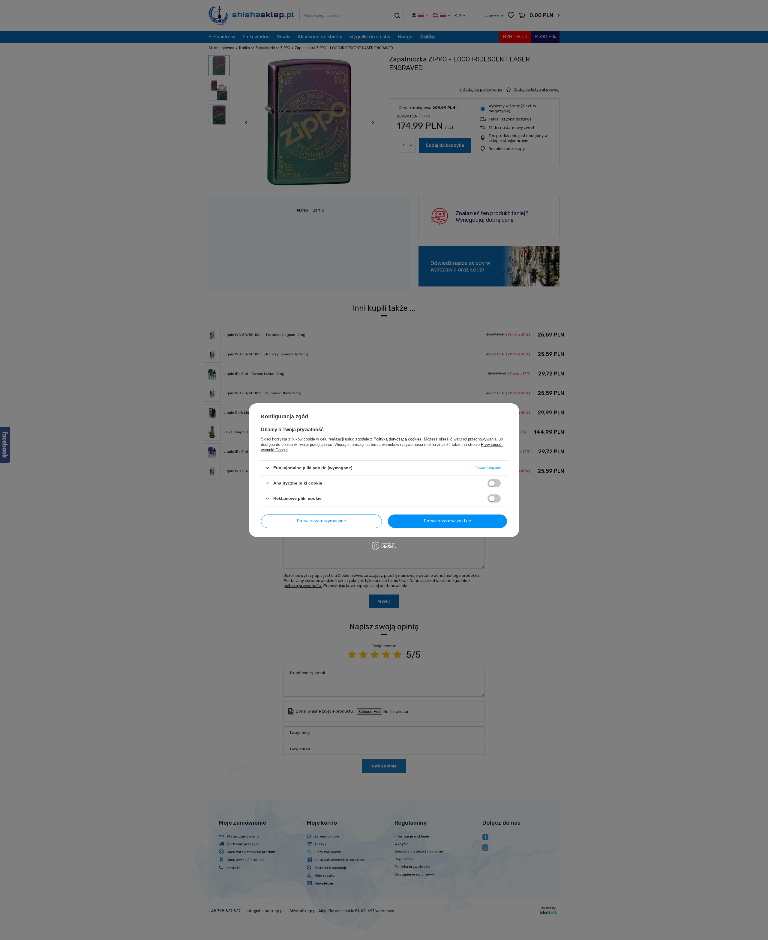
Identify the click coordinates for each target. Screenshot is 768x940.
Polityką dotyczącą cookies (398, 439)
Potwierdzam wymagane (321, 520)
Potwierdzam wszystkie (447, 520)
